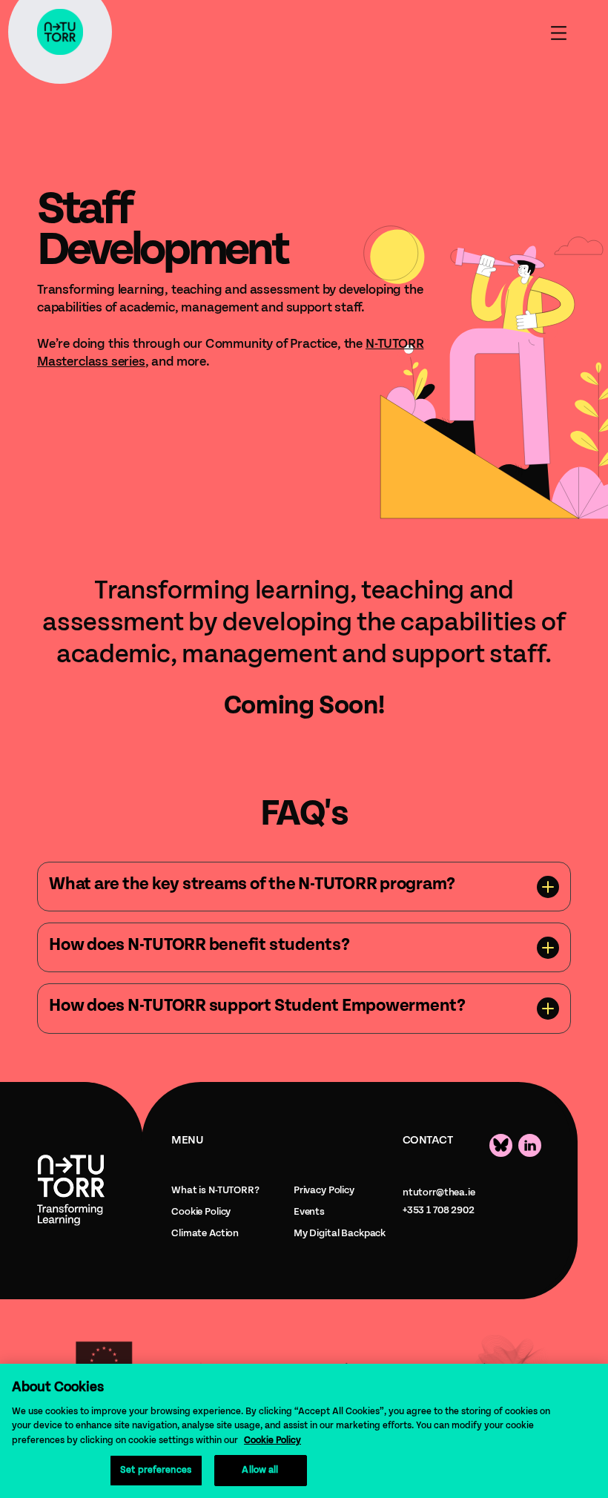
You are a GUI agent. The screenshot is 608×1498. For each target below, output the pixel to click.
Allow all (260, 1470)
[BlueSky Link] (500, 1145)
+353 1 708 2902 (439, 1210)
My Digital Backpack (340, 1233)
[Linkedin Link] (529, 1145)
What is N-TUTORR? (215, 1190)
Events (309, 1212)
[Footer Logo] (71, 1190)
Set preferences (155, 1470)
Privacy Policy (324, 1190)
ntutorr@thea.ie (439, 1192)
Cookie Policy (201, 1212)
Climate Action (205, 1233)
